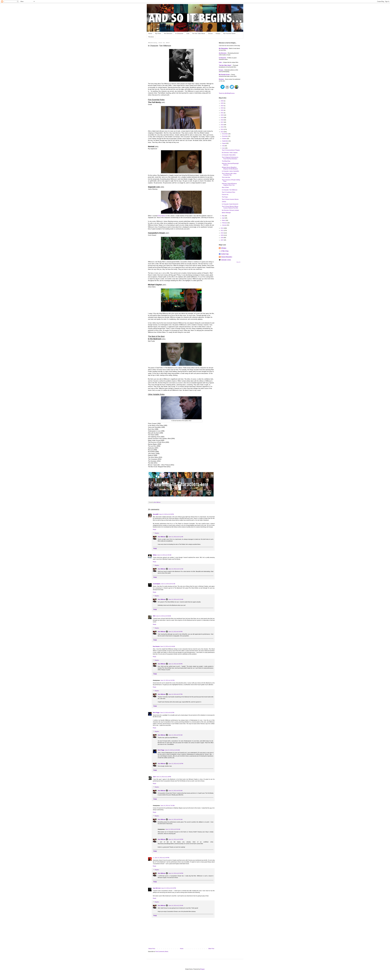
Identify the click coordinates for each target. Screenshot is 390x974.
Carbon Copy (225, 254)
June (223, 148)
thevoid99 (156, 514)
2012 (222, 228)
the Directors (168, 33)
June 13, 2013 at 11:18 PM (163, 776)
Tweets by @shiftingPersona (227, 93)
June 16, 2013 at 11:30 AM (175, 905)
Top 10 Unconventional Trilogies (231, 150)
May (223, 215)
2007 (222, 240)
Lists (187, 33)
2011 (222, 230)
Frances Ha (225, 194)
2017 (222, 122)
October (224, 138)
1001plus (223, 248)
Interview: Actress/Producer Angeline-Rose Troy (229, 184)
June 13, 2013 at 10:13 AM (175, 599)
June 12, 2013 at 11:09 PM (166, 514)
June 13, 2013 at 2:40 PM (167, 680)
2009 (222, 235)
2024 (222, 105)
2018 (222, 120)
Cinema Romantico (226, 257)
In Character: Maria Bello (229, 155)
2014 (222, 129)
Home (150, 33)
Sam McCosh (157, 888)
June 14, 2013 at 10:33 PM (175, 839)
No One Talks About (198, 33)
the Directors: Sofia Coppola (229, 152)
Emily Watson (162, 216)
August (224, 143)
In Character (179, 33)
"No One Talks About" (225, 65)
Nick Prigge (156, 712)
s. (153, 857)
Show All (238, 262)
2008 (222, 237)
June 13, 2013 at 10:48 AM (163, 616)
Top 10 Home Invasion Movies (230, 199)
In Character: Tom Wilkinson (229, 190)
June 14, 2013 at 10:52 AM (172, 829)
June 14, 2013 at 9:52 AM (175, 735)
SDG (154, 616)
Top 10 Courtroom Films (228, 192)
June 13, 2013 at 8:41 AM (168, 583)
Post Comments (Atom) (161, 951)
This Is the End (226, 177)
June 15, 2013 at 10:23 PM (168, 888)
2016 (222, 124)
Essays (218, 33)
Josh (154, 776)
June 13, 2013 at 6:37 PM (175, 694)
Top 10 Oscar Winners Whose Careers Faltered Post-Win (230, 207)
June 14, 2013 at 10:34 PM (175, 873)
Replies (157, 533)
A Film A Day (225, 251)
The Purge (225, 197)
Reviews (151, 37)
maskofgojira (156, 583)
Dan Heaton (156, 646)
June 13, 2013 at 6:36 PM (175, 664)
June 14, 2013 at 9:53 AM (175, 790)
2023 (222, 108)
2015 (222, 127)
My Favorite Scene (229, 33)
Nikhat (155, 555)
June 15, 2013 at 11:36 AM (172, 750)
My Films (158, 33)
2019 (222, 117)
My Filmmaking (223, 48)
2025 (222, 103)
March (224, 220)
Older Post (211, 948)
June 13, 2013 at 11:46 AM (167, 646)
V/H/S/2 (224, 201)
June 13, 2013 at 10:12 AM (175, 569)
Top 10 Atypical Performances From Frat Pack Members (230, 158)
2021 (222, 112)
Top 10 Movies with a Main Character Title (229, 174)
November (225, 136)
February (224, 223)
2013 (222, 131)
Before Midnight (226, 212)
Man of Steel (225, 187)
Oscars (210, 33)
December (225, 134)
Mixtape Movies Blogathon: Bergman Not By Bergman (230, 168)
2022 (222, 110)
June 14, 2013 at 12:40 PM (161, 857)
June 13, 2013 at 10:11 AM (175, 536)
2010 (222, 233)
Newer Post (151, 948)
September (225, 141)
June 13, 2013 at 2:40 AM (164, 555)
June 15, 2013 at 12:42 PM (175, 763)
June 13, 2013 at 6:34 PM (175, 631)
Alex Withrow (161, 536)
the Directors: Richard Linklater (230, 210)
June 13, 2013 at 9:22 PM (167, 712)
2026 (222, 101)
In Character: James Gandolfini (230, 171)
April (223, 218)
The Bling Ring (226, 161)
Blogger (202, 969)
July (223, 145)
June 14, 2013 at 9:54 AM (175, 819)
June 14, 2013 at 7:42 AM (167, 805)
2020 (222, 115)
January (224, 225)
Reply (154, 529)
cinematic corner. (226, 260)
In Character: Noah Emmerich (230, 204)
